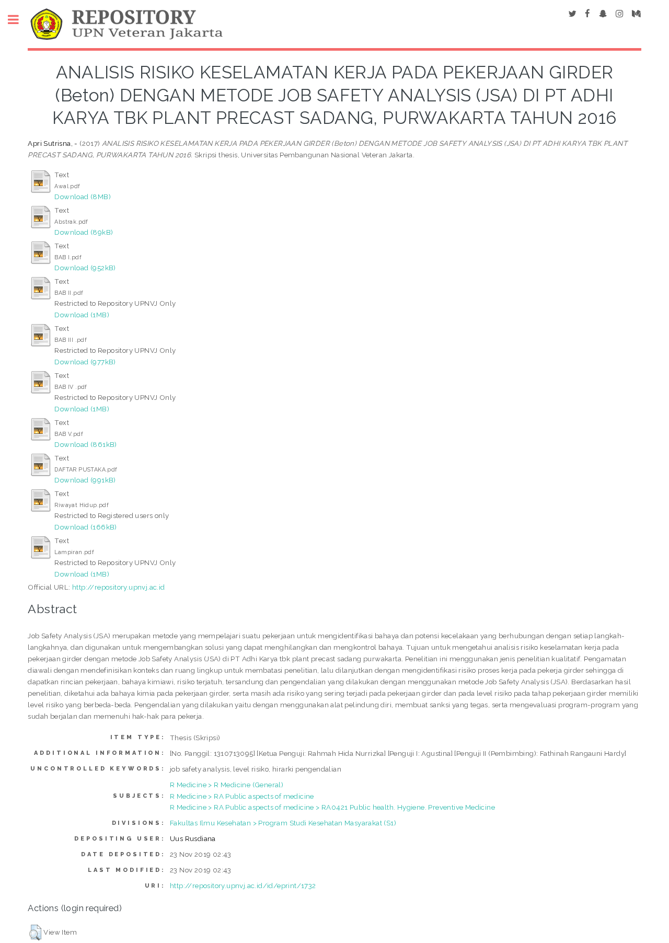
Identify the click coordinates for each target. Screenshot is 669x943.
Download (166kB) (85, 527)
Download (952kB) (85, 267)
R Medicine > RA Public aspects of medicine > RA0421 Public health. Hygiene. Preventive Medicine (332, 807)
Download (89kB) (83, 232)
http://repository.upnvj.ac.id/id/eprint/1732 (243, 885)
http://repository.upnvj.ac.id (118, 587)
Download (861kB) (85, 444)
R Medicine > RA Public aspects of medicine (242, 796)
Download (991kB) (85, 480)
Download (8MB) (82, 196)
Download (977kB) (85, 362)
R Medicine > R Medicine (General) (226, 784)
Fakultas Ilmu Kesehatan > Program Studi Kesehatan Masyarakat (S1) (283, 823)
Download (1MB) (81, 314)
